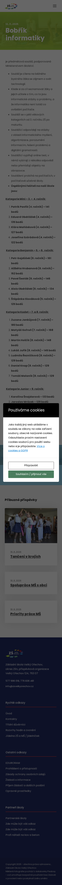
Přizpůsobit (31, 465)
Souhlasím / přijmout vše (31, 474)
